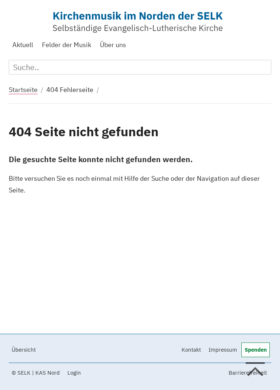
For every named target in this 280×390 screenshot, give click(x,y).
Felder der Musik (66, 45)
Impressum (223, 349)
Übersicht (24, 349)
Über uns (113, 45)
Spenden (256, 349)
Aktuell (22, 45)
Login (74, 372)
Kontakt (191, 349)
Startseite (23, 89)
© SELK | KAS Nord (36, 372)
